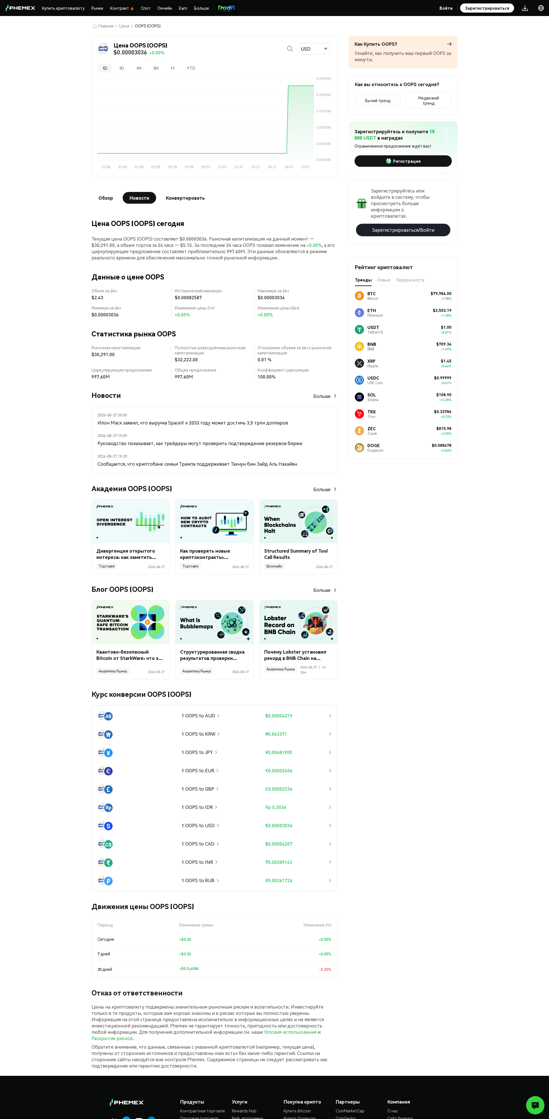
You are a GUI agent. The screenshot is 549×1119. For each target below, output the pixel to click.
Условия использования (290, 1032)
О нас (392, 1110)
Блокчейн (274, 566)
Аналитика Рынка (113, 671)
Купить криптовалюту (63, 8)
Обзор (105, 198)
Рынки (97, 8)
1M (138, 68)
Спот (146, 8)
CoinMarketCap (350, 1110)
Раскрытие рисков (112, 1038)
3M (155, 68)
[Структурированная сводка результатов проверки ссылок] (214, 622)
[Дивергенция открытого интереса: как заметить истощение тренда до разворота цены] (130, 521)
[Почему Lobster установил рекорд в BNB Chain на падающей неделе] (298, 622)
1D (104, 68)
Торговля (107, 566)
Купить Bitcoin (297, 1110)
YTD (191, 68)
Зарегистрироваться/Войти (403, 230)
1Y (172, 68)
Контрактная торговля (202, 1110)
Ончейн (165, 8)
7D (121, 68)
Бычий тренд (378, 100)
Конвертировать (185, 198)
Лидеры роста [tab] (410, 279)
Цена (124, 25)
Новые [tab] (383, 279)
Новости (139, 198)
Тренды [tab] (363, 279)
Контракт (119, 8)
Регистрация (407, 161)
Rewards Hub (244, 1110)
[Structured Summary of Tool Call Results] (298, 521)
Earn (183, 8)
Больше (201, 8)
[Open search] (290, 48)
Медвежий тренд (428, 100)
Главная (106, 25)
